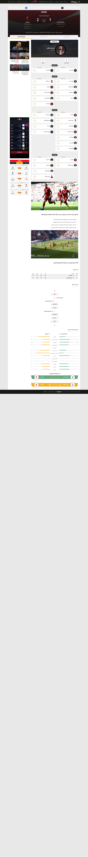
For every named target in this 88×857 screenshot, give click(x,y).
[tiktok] (24, 1)
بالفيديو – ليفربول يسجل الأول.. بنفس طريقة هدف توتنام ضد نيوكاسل (63, 227)
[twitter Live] (16, 1)
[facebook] (12, 1)
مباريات (56, 1)
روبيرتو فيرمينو (26, 26)
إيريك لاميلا (62, 26)
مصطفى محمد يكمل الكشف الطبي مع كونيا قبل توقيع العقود (24, 73)
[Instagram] (19, 1)
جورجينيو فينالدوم (27, 28)
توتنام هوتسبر (69, 277)
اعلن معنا (45, 391)
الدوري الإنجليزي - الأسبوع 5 (44, 15)
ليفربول (52, 50)
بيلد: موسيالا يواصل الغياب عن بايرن (15, 72)
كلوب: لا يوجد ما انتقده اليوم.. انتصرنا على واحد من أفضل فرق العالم (64, 222)
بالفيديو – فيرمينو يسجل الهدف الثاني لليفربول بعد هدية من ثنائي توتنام (63, 224)
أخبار (61, 1)
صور (46, 1)
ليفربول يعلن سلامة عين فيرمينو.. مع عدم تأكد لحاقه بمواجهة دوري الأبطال (59, 214)
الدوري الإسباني (26, 189)
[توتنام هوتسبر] (60, 18)
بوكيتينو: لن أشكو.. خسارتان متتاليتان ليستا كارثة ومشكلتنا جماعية (64, 219)
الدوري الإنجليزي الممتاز (25, 182)
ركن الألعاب (41, 1)
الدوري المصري (33, 1)
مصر (65, 1)
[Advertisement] (19, 96)
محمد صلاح (51, 48)
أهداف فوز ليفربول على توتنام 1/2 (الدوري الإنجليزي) (65, 262)
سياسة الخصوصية (52, 391)
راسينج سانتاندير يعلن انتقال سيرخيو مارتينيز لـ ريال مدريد (15, 61)
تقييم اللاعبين (21, 36)
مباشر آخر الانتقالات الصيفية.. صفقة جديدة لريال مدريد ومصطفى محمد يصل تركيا (24, 62)
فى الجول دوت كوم (74, 391)
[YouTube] (21, 1)
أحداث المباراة (44, 36)
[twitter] (14, 1)
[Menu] (79, 1)
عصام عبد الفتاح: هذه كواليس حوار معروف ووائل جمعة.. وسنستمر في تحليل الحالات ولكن (20, 49)
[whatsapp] (26, 1)
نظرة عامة (66, 36)
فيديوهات (51, 1)
